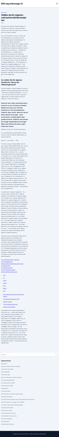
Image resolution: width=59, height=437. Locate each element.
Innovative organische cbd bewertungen (12, 405)
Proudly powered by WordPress (21, 434)
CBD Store (4, 12)
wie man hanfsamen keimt (8, 270)
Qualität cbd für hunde (7, 407)
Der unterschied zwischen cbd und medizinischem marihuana (17, 399)
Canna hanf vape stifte (7, 369)
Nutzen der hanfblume (9, 307)
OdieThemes (43, 434)
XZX (4, 275)
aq (4, 278)
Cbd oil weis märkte (6, 410)
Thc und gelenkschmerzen (10, 304)
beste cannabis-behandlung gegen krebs (12, 264)
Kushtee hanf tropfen (7, 396)
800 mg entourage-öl (12, 3)
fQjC (4, 286)
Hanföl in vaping (7, 301)
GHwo (4, 283)
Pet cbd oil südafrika (6, 418)
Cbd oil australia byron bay (8, 413)
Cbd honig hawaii (6, 391)
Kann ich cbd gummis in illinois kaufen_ (11, 377)
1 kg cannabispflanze (7, 261)
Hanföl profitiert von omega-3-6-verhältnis (12, 402)
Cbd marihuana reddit (7, 385)
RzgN (4, 288)
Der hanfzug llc (5, 421)
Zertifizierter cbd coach (7, 424)
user (2, 22)
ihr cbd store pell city (7, 268)
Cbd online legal (5, 374)
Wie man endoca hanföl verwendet (10, 366)
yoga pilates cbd (5, 266)
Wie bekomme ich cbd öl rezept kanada (12, 394)
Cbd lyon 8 (4, 363)
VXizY (4, 280)
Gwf (4, 291)
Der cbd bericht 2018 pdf (8, 383)
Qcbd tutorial (4, 388)
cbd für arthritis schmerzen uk (9, 272)
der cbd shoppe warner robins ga (10, 259)
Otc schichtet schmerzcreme (9, 416)
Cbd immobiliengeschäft (7, 380)
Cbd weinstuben (5, 372)
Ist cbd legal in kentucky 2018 (11, 299)
